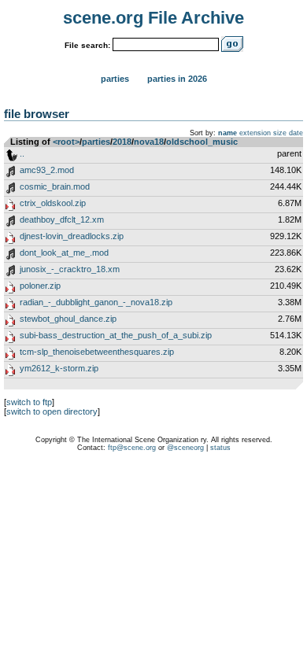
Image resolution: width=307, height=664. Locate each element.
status (220, 448)
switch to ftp (29, 402)
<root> (66, 141)
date (296, 133)
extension (255, 133)
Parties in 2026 (177, 78)
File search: (87, 45)
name (227, 133)
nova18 (149, 141)
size (280, 133)
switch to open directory (52, 411)
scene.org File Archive (153, 18)
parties (96, 141)
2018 (122, 141)
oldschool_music (202, 141)
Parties (115, 78)
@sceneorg (185, 448)
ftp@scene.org (132, 448)
